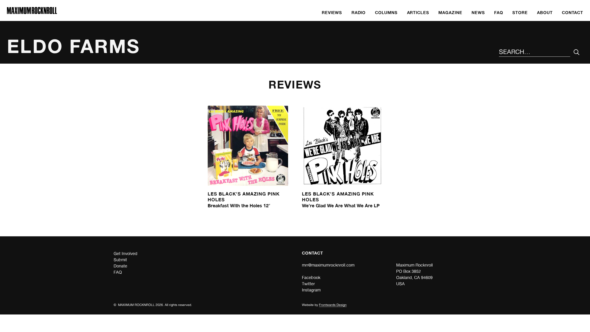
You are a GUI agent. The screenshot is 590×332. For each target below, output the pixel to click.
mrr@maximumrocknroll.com (328, 265)
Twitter (308, 283)
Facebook (311, 277)
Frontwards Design (333, 305)
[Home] (32, 12)
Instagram (311, 290)
